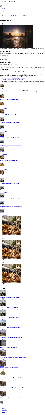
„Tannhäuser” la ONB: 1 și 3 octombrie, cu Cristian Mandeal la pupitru (10, 114)
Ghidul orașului (3, 8)
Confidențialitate (3, 412)
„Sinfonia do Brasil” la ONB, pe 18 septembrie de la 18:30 (8, 168)
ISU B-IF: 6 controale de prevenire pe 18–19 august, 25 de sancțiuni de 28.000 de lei (12, 387)
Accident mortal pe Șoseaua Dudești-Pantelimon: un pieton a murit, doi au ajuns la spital (13, 357)
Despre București (4, 11)
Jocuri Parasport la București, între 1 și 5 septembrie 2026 (8, 347)
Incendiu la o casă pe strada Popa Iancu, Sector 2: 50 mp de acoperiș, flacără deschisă (12, 397)
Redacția (3, 379)
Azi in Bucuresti (2, 105)
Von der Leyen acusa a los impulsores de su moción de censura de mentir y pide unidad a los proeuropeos (13, 78)
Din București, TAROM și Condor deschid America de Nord (9, 307)
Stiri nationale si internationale (5, 14)
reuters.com (29, 71)
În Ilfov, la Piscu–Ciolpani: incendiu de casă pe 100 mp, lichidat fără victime (11, 145)
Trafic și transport (4, 9)
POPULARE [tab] (1, 93)
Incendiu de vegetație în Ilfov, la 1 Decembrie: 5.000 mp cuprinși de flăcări (11, 152)
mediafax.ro (30, 57)
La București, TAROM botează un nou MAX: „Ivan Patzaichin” (9, 122)
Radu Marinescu (2, 88)
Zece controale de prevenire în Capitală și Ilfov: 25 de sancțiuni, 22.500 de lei (11, 367)
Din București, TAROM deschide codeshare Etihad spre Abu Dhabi (10, 137)
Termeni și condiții (4, 411)
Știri (0, 376)
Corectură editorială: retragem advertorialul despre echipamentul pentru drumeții (12, 377)
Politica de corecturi (4, 408)
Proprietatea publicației (4, 410)
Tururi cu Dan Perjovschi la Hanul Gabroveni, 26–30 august (9, 99)
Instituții (2, 10)
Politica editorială (4, 407)
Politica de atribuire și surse (5, 409)
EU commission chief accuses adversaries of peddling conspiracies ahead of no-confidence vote (12, 79)
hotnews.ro (16, 64)
